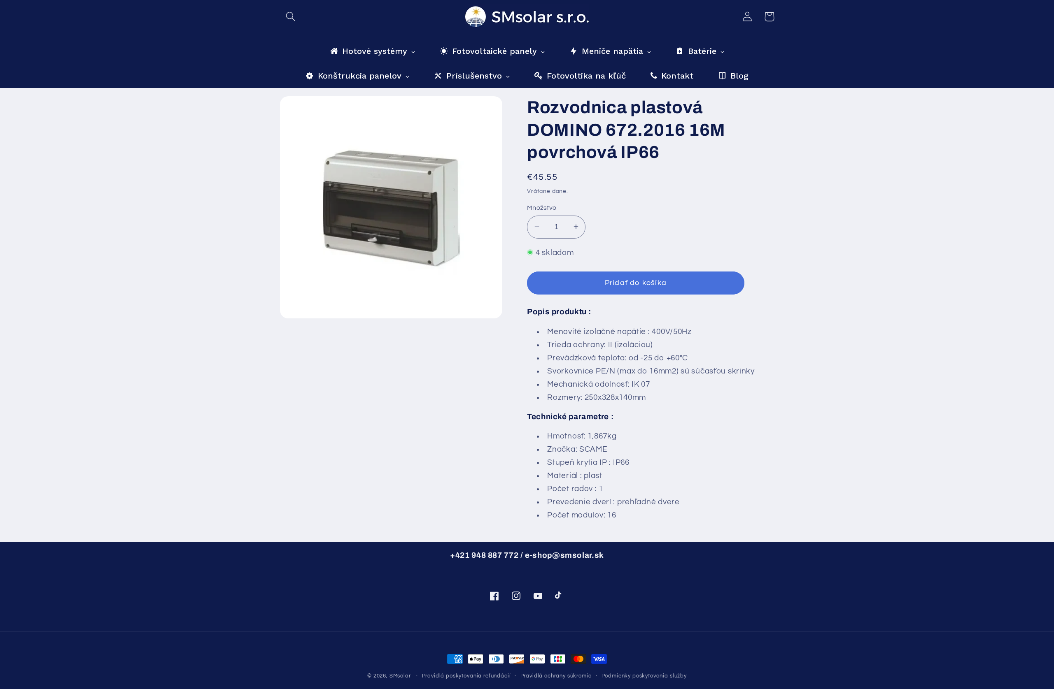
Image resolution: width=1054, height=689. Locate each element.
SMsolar (400, 676)
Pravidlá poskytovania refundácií (466, 676)
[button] (291, 17)
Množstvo (542, 207)
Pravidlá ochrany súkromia (556, 676)
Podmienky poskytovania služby (644, 676)
